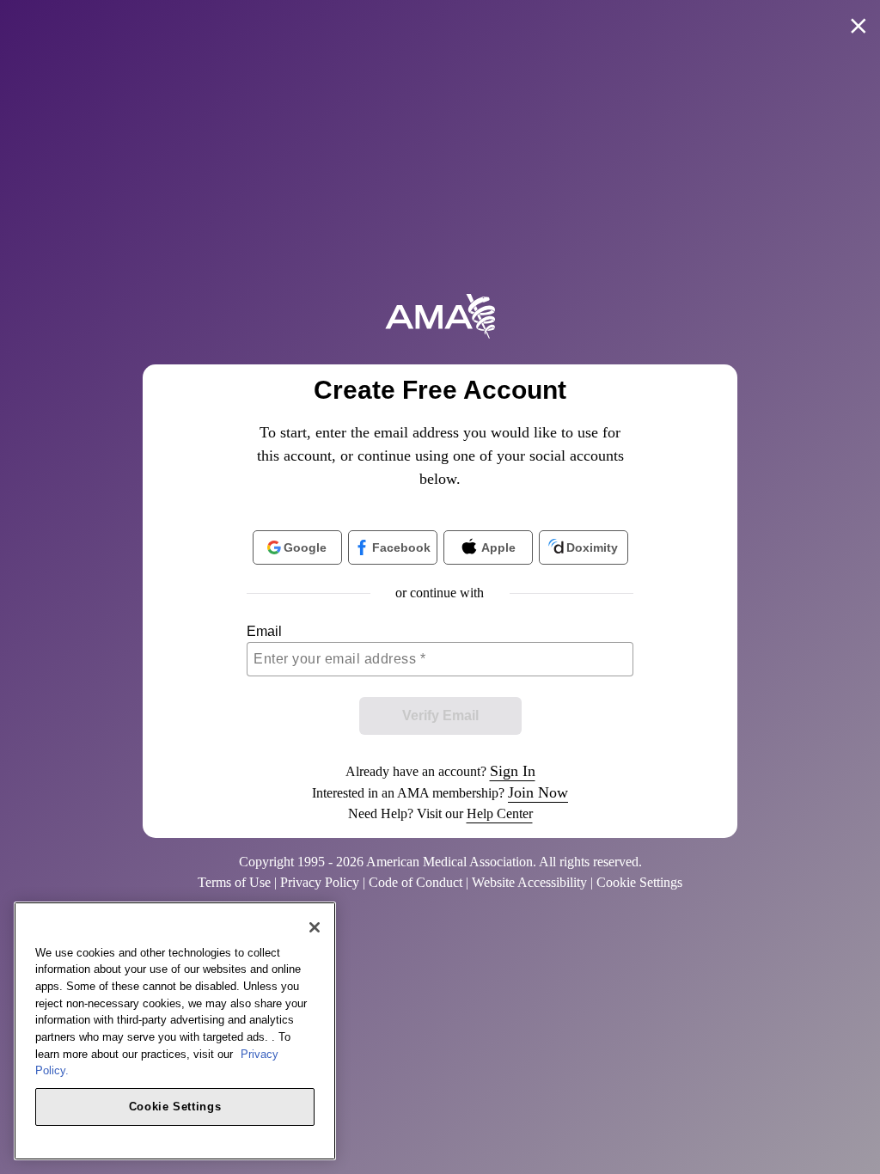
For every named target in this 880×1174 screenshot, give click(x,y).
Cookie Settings (175, 1106)
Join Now (538, 792)
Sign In (512, 771)
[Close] (314, 927)
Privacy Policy (319, 882)
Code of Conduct (415, 882)
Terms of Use (234, 882)
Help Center (500, 813)
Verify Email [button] (440, 715)
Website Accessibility (529, 882)
